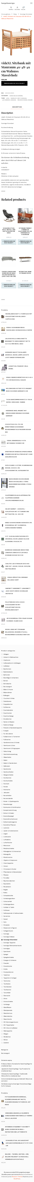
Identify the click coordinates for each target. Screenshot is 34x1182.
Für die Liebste (8, 734)
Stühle (5, 969)
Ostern (5, 866)
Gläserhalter (7, 757)
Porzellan (6, 878)
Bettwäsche (7, 684)
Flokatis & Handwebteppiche (12, 728)
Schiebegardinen (8, 904)
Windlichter (7, 1037)
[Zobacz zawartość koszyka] (23, 8)
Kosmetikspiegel (8, 816)
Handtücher (7, 769)
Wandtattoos (7, 1013)
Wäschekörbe (7, 1016)
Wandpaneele (7, 1010)
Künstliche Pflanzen (9, 825)
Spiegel (5, 954)
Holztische (6, 790)
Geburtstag (7, 751)
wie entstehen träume (25, 100)
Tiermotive (6, 981)
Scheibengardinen (9, 898)
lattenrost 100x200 (9, 100)
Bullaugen (6, 695)
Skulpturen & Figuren (10, 928)
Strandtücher (7, 966)
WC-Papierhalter (8, 1025)
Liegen (5, 834)
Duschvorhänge (8, 716)
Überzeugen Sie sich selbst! (14, 83)
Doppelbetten (8, 704)
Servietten (6, 916)
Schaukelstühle (8, 895)
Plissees (5, 875)
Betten (5, 681)
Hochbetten (7, 778)
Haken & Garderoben (10, 763)
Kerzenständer (8, 798)
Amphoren (6, 660)
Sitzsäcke (6, 925)
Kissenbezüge (7, 804)
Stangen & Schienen (9, 960)
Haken (5, 760)
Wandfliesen (7, 1007)
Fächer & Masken (8, 722)
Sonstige (6, 934)
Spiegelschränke (8, 957)
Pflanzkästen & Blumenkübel (12, 872)
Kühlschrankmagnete (10, 822)
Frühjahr (6, 731)
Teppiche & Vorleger (10, 978)
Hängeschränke (8, 775)
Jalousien (6, 792)
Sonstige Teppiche (9, 943)
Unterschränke (8, 1001)
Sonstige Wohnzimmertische (12, 945)
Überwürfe (6, 996)
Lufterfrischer (7, 842)
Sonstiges (6, 948)
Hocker (5, 787)
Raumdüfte (6, 884)
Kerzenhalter (7, 795)
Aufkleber (6, 666)
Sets (4, 922)
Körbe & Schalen (8, 813)
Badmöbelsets (8, 672)
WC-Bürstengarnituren (10, 1022)
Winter (5, 1040)
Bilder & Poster (8, 689)
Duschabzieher (8, 710)
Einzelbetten (7, 719)
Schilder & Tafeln (8, 907)
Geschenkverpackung (10, 754)
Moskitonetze (7, 857)
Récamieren (7, 887)
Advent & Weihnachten (10, 657)
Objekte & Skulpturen (10, 860)
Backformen (7, 669)
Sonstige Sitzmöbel (16, 95)
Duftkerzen (6, 707)
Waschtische (7, 1019)
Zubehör (6, 1043)
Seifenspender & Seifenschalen (13, 913)
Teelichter (6, 975)
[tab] (17, 107)
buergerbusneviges (8, 3)
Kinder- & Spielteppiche (11, 801)
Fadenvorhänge (8, 725)
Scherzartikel (7, 901)
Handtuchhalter (8, 772)
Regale (5, 890)
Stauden (6, 963)
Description (17, 107)
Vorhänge (6, 1004)
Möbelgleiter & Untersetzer (12, 851)
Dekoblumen (7, 701)
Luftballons (7, 840)
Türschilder (7, 993)
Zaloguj (17, 9)
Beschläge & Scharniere (10, 678)
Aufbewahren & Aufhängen (12, 663)
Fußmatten (7, 739)
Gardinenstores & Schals (11, 742)
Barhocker (6, 675)
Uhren (5, 998)
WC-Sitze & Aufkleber (10, 1028)
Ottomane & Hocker (9, 869)
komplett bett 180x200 (19, 98)
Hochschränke (8, 781)
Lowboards (7, 837)
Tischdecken (7, 987)
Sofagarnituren (8, 931)
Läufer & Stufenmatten (10, 831)
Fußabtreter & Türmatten (11, 737)
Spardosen (6, 951)
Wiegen (5, 1034)
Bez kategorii (7, 687)
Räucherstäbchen (9, 881)
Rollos (5, 893)
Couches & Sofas (8, 698)
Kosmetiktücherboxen (10, 819)
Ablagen (6, 654)
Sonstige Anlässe (8, 937)
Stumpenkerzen (8, 972)
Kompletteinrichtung (9, 810)
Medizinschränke (8, 848)
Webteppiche (7, 1031)
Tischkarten (7, 990)
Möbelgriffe (7, 854)
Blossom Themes (17, 1176)
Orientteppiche (8, 863)
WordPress (17, 1179)
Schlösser (6, 910)
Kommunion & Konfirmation (12, 807)
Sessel (5, 919)
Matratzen (6, 845)
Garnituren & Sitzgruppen (11, 748)
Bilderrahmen (7, 692)
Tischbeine (6, 984)
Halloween (6, 766)
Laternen (6, 828)
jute (7, 98)
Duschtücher (7, 713)
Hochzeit (6, 784)
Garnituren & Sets (9, 745)
